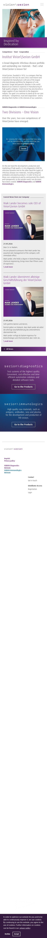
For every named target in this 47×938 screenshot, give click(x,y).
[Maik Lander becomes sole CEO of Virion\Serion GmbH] (23, 225)
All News (9, 349)
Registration (32, 489)
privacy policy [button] (25, 928)
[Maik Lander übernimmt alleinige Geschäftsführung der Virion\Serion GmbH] (23, 302)
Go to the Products (23, 386)
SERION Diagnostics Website (11, 466)
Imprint (7, 458)
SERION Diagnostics (24, 182)
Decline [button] (7, 934)
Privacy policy (9, 461)
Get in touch (32, 481)
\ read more (8, 267)
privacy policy (28, 144)
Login (30, 493)
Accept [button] (16, 934)
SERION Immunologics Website (12, 471)
